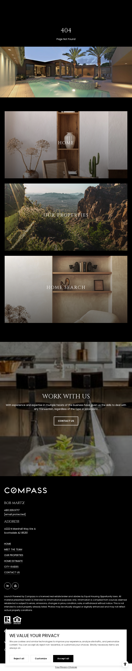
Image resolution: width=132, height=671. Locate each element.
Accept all (63, 658)
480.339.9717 (12, 510)
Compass (30, 596)
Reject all (19, 658)
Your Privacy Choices (66, 667)
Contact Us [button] (66, 421)
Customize (41, 658)
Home (7, 544)
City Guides (11, 566)
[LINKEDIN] (7, 585)
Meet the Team (13, 549)
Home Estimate (13, 561)
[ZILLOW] (15, 585)
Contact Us (12, 572)
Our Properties (13, 555)
